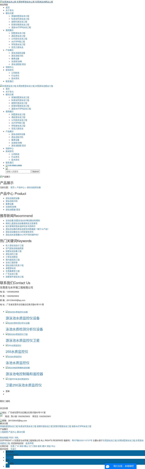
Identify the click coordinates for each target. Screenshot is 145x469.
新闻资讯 (10, 69)
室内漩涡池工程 (13, 259)
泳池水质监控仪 (17, 362)
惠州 (44, 446)
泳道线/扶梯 (16, 61)
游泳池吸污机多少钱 (15, 265)
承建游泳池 (11, 268)
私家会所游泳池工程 (20, 18)
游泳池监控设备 (18, 52)
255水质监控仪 (17, 351)
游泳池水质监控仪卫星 (23, 340)
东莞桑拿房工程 (13, 270)
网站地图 (4, 437)
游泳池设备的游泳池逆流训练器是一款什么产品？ (27, 228)
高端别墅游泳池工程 (20, 15)
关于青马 (10, 10)
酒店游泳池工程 (18, 35)
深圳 (22, 446)
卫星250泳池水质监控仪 (24, 384)
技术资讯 (15, 78)
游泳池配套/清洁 (18, 64)
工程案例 (4, 431)
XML (17, 437)
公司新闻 (15, 72)
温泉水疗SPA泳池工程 (21, 27)
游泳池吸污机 (17, 55)
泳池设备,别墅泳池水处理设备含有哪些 (23, 220)
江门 (31, 446)
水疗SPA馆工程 (18, 41)
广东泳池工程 (12, 273)
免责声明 (29, 443)
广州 (17, 446)
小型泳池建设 (12, 256)
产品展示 (10, 50)
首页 (8, 7)
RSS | (12, 437)
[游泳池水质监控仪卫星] (17, 333)
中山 (53, 446)
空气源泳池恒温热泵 (15, 248)
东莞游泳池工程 (110, 440)
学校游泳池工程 (18, 44)
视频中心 (10, 67)
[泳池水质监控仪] (14, 356)
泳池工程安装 (12, 262)
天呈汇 (13, 448)
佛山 (26, 446)
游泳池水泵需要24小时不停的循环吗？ (23, 234)
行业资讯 (15, 75)
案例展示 (10, 30)
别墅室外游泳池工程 (15, 276)
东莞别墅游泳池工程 (126, 440)
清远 (49, 446)
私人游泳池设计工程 (15, 245)
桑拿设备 (15, 58)
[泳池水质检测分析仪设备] (18, 322)
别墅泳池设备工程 (14, 251)
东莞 (12, 446)
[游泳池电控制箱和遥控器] (18, 367)
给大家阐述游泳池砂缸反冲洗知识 (20, 226)
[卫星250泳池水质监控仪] (17, 378)
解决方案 (10, 13)
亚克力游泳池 (17, 47)
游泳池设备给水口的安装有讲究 (19, 231)
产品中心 (21, 187)
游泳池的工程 (12, 253)
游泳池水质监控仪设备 (23, 317)
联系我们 (10, 81)
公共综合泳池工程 (19, 38)
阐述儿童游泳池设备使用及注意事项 (21, 223)
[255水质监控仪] (13, 345)
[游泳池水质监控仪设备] (17, 311)
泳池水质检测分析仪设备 (24, 329)
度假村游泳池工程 (19, 21)
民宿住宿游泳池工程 (20, 24)
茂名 (35, 446)
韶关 (40, 446)
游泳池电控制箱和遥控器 (24, 373)
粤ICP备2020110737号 (82, 440)
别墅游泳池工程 (18, 33)
